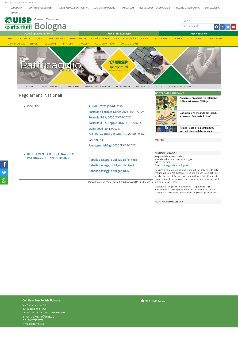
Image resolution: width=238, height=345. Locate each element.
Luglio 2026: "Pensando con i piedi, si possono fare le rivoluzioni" (198, 114)
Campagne (160, 38)
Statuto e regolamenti (41, 7)
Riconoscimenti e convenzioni (154, 7)
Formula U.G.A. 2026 (101, 117)
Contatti (40, 38)
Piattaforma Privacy (105, 43)
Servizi (33, 43)
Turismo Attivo (214, 38)
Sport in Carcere (16, 43)
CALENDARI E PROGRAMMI (96, 86)
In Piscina (68, 43)
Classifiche (71, 86)
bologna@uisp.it (42, 316)
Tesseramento (77, 38)
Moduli (159, 86)
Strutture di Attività (124, 38)
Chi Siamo (24, 38)
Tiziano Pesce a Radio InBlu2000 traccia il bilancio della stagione (197, 129)
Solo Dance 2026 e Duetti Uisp (108, 134)
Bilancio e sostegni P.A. (188, 7)
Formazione (50, 43)
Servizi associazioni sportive (74, 7)
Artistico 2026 (97, 106)
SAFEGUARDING (212, 7)
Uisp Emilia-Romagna (119, 33)
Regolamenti (121, 86)
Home (11, 38)
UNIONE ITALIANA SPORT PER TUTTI (21, 2)
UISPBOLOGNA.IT (57, 38)
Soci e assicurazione (104, 7)
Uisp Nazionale (198, 33)
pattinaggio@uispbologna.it (175, 165)
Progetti (145, 38)
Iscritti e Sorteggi (51, 86)
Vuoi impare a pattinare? (181, 86)
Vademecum (128, 7)
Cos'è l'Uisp (16, 7)
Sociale (176, 38)
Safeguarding (194, 38)
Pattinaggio (31, 86)
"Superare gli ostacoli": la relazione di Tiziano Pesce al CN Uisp (198, 99)
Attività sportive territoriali (38, 33)
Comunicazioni (143, 86)
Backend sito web (130, 43)
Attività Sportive (99, 38)
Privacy (14, 13)
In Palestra (83, 43)
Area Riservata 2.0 (154, 300)
